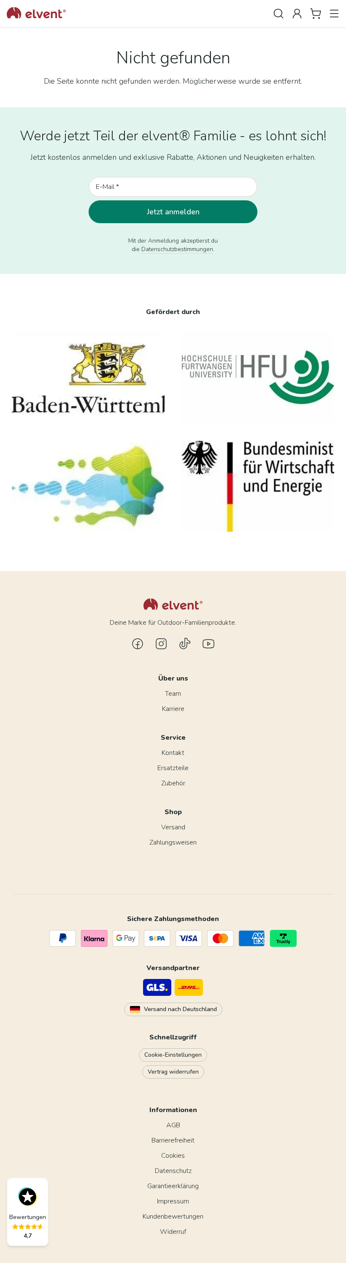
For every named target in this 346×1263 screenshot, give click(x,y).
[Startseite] (36, 13)
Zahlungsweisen (173, 842)
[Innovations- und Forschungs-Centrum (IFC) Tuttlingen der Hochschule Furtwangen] (88, 486)
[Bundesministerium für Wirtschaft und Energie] (257, 486)
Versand (173, 827)
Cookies (173, 1155)
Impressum (173, 1201)
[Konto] (297, 13)
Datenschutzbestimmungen (177, 249)
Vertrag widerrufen (173, 1072)
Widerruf (173, 1231)
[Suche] (278, 13)
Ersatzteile (173, 768)
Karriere (173, 709)
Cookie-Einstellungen (173, 1055)
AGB (173, 1125)
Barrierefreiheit (173, 1140)
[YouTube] (208, 644)
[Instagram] (161, 644)
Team (173, 693)
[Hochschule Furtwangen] (257, 377)
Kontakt (173, 753)
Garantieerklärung (173, 1186)
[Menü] (334, 13)
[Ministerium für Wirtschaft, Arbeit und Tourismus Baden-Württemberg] (88, 377)
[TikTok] (185, 644)
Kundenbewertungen (173, 1216)
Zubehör (173, 783)
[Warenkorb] (315, 13)
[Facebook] (137, 644)
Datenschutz (173, 1171)
